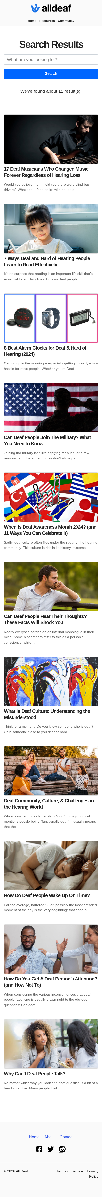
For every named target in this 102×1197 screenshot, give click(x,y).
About (49, 1137)
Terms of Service (70, 1171)
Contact (66, 1137)
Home (32, 21)
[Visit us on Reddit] (62, 1149)
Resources (47, 21)
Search (51, 74)
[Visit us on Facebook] (39, 1149)
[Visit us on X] (50, 1149)
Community (66, 21)
